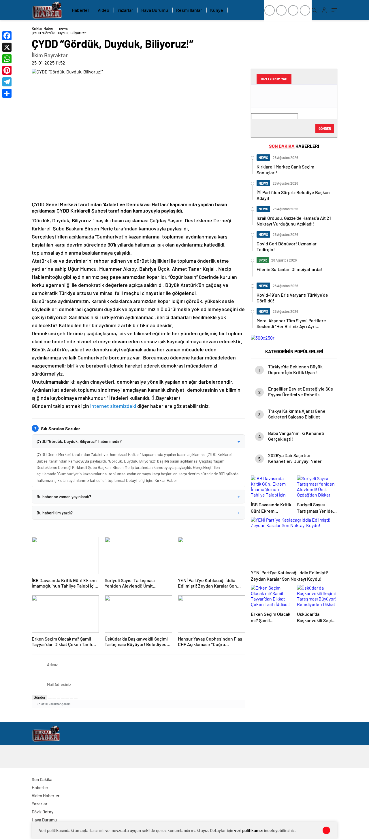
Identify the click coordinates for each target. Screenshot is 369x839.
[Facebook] (7, 35)
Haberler (80, 10)
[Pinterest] (7, 70)
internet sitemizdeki (113, 406)
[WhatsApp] (7, 59)
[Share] (7, 93)
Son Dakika (42, 779)
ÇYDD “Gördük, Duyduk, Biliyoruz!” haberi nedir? (138, 441)
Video (103, 10)
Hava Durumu (154, 10)
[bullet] (67, 698)
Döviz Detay (42, 811)
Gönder (40, 697)
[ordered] (63, 698)
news (63, 28)
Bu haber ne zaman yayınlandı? (138, 496)
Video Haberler (46, 795)
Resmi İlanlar (189, 10)
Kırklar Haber (42, 28)
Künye (216, 10)
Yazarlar (125, 10)
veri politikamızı (248, 830)
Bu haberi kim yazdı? (138, 513)
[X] (7, 47)
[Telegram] (7, 82)
